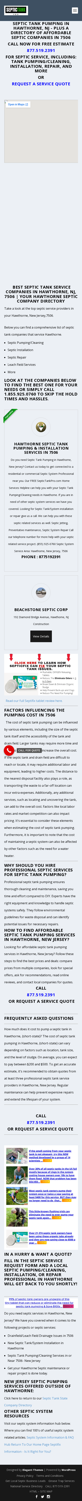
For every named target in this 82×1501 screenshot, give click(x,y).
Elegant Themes (33, 1470)
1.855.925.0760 (20, 394)
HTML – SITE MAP (41, 1491)
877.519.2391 (41, 50)
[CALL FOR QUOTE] (9, 750)
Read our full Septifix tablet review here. (34, 701)
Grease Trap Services (61, 1481)
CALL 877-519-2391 (57, 1486)
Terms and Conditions (50, 1476)
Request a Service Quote (41, 83)
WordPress (69, 1470)
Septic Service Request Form (33, 1263)
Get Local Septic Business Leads (26, 1481)
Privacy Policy (25, 1476)
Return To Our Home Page (30, 1444)
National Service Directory (26, 1486)
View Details (41, 636)
